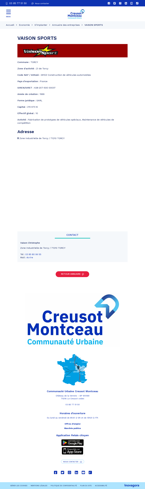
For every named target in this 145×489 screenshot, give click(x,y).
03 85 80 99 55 (33, 254)
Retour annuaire (71, 274)
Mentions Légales (39, 486)
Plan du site (86, 486)
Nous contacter (71, 462)
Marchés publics (72, 428)
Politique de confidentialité (64, 486)
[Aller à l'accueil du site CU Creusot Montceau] (76, 14)
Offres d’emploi (72, 424)
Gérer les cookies (18, 486)
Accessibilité (101, 486)
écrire (30, 257)
